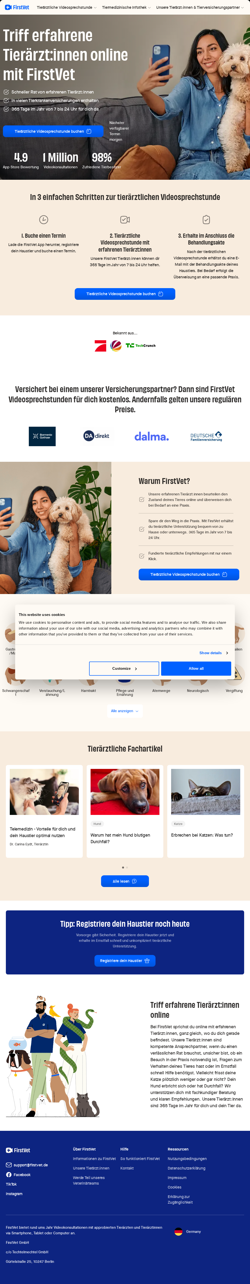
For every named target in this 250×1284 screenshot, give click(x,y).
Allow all (196, 668)
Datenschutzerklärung (186, 1168)
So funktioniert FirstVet (140, 1158)
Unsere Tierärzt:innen (91, 1168)
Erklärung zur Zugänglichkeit (180, 1199)
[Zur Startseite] (17, 7)
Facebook (22, 1174)
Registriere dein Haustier (121, 960)
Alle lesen (121, 881)
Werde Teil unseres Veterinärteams (89, 1180)
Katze (178, 824)
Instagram (14, 1193)
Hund (97, 824)
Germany (193, 1231)
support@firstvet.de (31, 1165)
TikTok (11, 1184)
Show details (210, 653)
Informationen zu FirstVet (94, 1158)
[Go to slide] (123, 867)
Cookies (174, 1187)
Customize (121, 668)
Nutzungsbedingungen (187, 1158)
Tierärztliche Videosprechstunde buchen (49, 131)
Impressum (177, 1177)
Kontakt (127, 1168)
